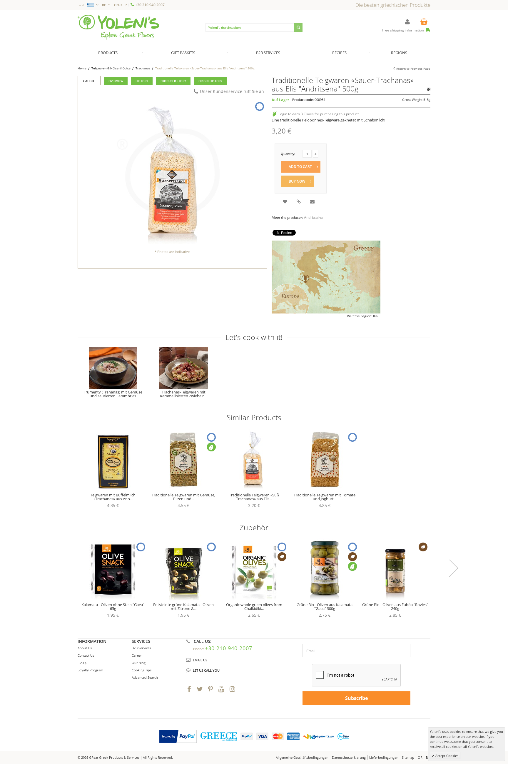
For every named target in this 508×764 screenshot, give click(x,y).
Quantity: (288, 153)
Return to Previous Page (413, 68)
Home (82, 68)
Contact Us (86, 655)
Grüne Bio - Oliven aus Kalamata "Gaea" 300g (324, 606)
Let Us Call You (206, 670)
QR (420, 757)
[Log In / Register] (407, 22)
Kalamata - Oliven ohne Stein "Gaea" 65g (112, 606)
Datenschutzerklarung (349, 757)
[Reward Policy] (275, 113)
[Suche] (298, 27)
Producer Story (173, 81)
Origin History (210, 81)
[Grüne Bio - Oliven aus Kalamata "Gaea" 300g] (324, 569)
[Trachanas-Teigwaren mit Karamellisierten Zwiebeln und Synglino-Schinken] (183, 368)
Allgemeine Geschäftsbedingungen (302, 757)
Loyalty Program (90, 670)
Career (137, 655)
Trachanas (143, 68)
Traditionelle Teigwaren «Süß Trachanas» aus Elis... (254, 496)
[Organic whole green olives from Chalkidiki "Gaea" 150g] (254, 569)
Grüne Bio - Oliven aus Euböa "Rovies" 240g (395, 606)
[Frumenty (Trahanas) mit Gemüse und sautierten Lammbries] (113, 368)
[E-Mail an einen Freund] (312, 202)
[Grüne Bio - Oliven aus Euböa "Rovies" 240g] (395, 569)
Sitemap (408, 757)
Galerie (89, 81)
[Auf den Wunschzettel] (285, 202)
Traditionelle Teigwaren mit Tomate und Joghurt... (324, 496)
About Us (85, 648)
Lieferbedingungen (383, 757)
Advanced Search (145, 677)
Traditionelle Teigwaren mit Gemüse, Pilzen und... (183, 496)
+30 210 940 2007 (150, 4)
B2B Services (141, 648)
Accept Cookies (446, 755)
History (142, 81)
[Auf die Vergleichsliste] (299, 202)
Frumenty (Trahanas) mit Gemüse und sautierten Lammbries (112, 393)
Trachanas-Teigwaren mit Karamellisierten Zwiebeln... (183, 393)
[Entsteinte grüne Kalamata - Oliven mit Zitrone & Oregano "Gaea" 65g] (183, 569)
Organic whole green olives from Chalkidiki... (254, 606)
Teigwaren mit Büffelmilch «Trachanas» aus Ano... (113, 496)
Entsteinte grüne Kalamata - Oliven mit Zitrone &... (183, 606)
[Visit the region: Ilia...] (326, 277)
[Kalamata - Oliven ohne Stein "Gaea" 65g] (113, 569)
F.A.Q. (82, 662)
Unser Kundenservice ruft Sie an (232, 91)
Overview (115, 81)
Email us (200, 660)
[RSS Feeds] (428, 757)
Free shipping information (403, 30)
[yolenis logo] (118, 17)
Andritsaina (313, 217)
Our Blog (139, 662)
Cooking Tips (141, 670)
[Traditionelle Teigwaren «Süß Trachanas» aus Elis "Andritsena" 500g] (254, 459)
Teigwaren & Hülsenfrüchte (111, 68)
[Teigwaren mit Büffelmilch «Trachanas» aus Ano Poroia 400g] (113, 459)
